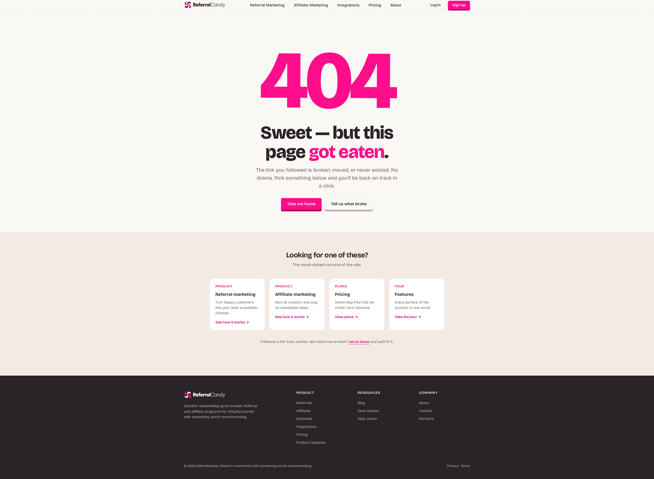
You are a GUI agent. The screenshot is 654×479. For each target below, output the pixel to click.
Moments (304, 419)
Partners (426, 419)
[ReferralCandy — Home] (205, 5)
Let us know (359, 342)
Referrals (304, 403)
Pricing (375, 5)
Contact (425, 411)
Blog (361, 403)
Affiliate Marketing (311, 5)
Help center (367, 419)
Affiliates (303, 411)
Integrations (348, 5)
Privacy (453, 466)
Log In (435, 5)
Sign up (458, 5)
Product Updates (310, 442)
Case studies (368, 411)
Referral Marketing (267, 5)
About (395, 5)
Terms (465, 466)
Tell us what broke (349, 203)
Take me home (301, 203)
